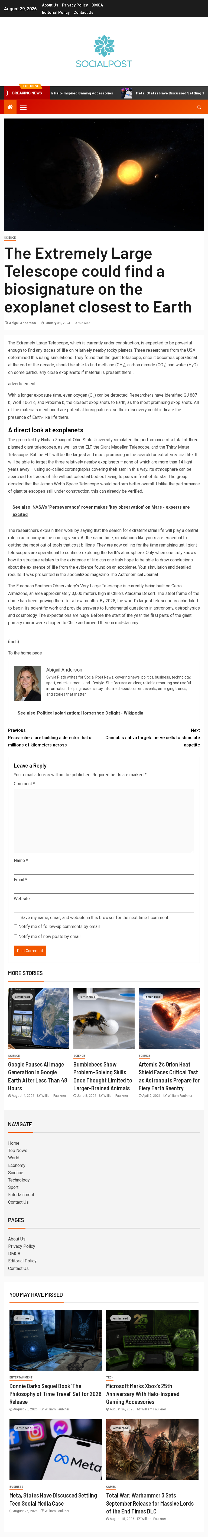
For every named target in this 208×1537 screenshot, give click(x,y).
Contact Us (83, 12)
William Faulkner (53, 1096)
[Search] (199, 107)
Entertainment (21, 1194)
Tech (109, 1377)
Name (21, 860)
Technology (19, 1180)
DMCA (97, 5)
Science (10, 237)
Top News (17, 1150)
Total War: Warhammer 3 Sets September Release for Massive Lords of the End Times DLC (150, 1503)
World (13, 1157)
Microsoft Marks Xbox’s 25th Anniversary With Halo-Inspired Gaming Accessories (143, 1393)
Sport (13, 1187)
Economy (16, 1165)
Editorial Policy (56, 12)
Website (22, 898)
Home (14, 1143)
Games (111, 1486)
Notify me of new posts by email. (49, 936)
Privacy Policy (75, 5)
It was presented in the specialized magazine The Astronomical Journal (90, 574)
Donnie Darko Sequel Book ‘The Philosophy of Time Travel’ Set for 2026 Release (55, 1393)
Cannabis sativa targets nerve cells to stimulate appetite (152, 738)
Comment (24, 783)
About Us (50, 5)
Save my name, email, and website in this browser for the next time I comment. (95, 917)
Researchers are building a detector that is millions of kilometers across (50, 738)
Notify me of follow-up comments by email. (59, 926)
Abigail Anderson (23, 323)
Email (20, 879)
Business (16, 1486)
